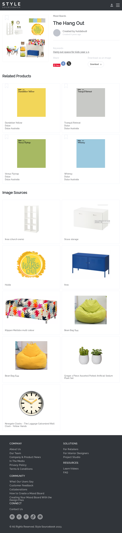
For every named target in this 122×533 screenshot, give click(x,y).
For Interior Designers (76, 453)
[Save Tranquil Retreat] (66, 86)
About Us (15, 449)
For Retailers (70, 449)
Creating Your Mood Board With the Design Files (31, 499)
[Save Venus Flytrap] (6, 137)
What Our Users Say (21, 481)
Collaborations (18, 489)
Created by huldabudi (75, 31)
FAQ (65, 472)
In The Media (17, 461)
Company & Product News (25, 457)
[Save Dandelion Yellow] (6, 86)
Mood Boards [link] (59, 16)
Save (58, 65)
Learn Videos (71, 468)
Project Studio (71, 457)
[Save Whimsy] (66, 137)
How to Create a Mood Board (27, 493)
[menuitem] (112, 5)
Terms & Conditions (21, 469)
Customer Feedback (21, 485)
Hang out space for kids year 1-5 (71, 52)
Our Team (15, 453)
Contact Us (16, 509)
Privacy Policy (18, 465)
